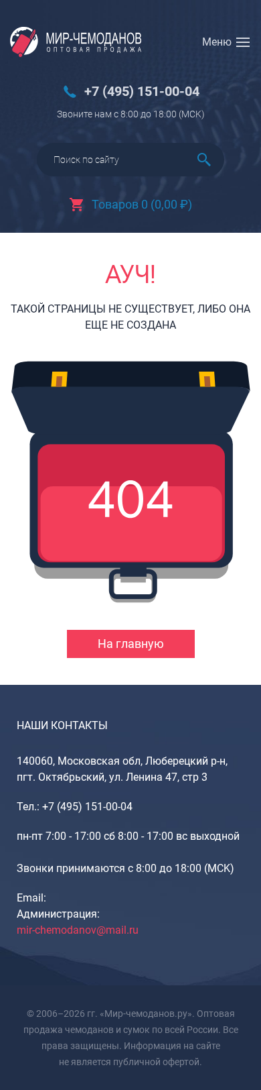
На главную (131, 644)
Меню (217, 42)
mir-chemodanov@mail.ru (78, 930)
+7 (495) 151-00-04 (141, 91)
